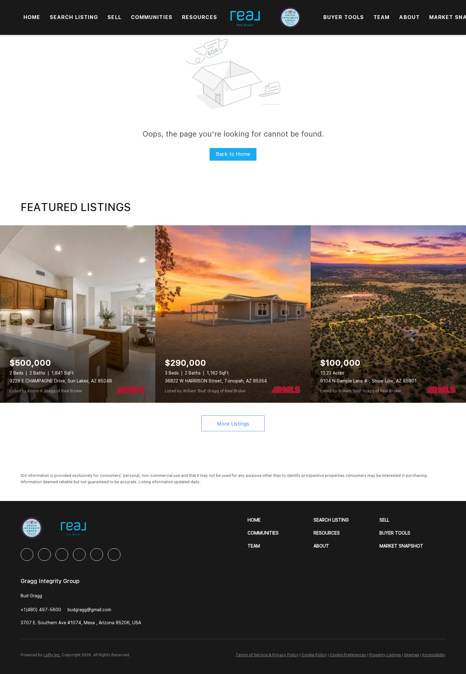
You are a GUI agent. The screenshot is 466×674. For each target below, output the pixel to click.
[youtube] (96, 554)
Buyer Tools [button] (343, 17)
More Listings (233, 424)
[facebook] (27, 554)
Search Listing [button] (74, 17)
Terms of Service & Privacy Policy (267, 655)
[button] (281, 520)
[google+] (114, 554)
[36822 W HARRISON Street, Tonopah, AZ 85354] (233, 314)
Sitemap (411, 655)
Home (31, 17)
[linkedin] (44, 554)
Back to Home (233, 154)
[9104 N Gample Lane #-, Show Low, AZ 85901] (388, 314)
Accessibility (433, 655)
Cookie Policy (314, 655)
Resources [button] (199, 17)
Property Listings (385, 655)
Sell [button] (114, 17)
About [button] (409, 17)
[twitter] (61, 554)
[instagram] (79, 554)
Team (381, 17)
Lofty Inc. (52, 655)
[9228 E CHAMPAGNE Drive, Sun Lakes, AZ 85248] (77, 314)
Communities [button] (151, 17)
